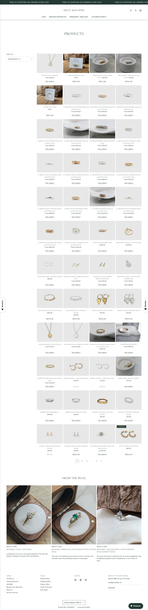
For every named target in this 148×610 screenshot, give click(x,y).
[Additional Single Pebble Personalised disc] (102, 264)
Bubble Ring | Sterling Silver (76, 412)
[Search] (130, 10)
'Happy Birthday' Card (76, 75)
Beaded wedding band (128, 344)
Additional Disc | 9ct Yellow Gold (128, 242)
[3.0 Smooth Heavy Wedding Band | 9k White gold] (50, 162)
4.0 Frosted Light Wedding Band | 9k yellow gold (129, 176)
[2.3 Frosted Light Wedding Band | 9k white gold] (76, 95)
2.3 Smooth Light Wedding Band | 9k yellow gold (50, 142)
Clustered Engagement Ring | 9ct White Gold (102, 447)
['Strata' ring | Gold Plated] (102, 63)
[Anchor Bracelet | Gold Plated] (50, 298)
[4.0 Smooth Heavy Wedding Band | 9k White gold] (50, 196)
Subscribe (111, 587)
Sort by (10, 54)
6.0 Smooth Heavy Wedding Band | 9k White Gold (76, 244)
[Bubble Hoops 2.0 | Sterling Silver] (102, 366)
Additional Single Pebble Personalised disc (102, 278)
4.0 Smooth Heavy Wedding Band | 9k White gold (49, 210)
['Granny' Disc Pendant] (50, 63)
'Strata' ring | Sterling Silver (128, 75)
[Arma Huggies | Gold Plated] (102, 298)
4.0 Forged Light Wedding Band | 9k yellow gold (76, 176)
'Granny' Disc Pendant (49, 75)
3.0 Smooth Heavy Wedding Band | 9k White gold (49, 176)
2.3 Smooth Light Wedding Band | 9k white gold (128, 108)
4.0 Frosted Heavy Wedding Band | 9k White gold (102, 176)
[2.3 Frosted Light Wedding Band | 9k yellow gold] (102, 95)
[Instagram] (75, 580)
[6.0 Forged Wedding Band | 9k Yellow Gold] (102, 196)
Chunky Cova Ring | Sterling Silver (128, 413)
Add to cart (76, 81)
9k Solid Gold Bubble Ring (102, 242)
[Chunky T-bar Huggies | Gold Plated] (50, 434)
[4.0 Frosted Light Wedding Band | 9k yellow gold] (128, 162)
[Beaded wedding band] (128, 332)
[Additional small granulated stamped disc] (128, 264)
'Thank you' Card (49, 107)
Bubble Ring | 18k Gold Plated (128, 378)
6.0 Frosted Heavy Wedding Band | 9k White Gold (128, 210)
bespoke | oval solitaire (19, 549)
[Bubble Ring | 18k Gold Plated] (128, 366)
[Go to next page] (101, 461)
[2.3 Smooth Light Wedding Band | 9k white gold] (128, 95)
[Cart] (140, 10)
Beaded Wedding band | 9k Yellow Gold (49, 379)
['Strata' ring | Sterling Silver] (128, 63)
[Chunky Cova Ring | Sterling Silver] (128, 400)
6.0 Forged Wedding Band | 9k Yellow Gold (102, 210)
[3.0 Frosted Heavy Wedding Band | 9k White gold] (128, 128)
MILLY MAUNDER (73, 10)
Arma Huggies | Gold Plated (102, 310)
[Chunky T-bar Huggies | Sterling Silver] (76, 434)
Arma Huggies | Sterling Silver (128, 310)
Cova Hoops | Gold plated (128, 446)
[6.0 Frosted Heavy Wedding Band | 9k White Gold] (128, 196)
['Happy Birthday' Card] (76, 63)
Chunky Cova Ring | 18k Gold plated (102, 413)
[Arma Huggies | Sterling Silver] (128, 298)
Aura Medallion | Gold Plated (49, 344)
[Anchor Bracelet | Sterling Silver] (76, 298)
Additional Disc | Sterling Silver (49, 276)
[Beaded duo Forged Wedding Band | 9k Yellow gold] (102, 332)
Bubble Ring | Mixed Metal (49, 412)
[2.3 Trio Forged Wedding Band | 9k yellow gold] (76, 128)
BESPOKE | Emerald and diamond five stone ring (74, 550)
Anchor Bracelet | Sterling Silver (76, 312)
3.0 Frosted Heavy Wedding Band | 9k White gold (128, 142)
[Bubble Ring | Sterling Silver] (76, 400)
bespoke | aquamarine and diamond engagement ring (115, 550)
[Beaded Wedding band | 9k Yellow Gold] (50, 366)
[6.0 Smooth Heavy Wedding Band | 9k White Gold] (76, 230)
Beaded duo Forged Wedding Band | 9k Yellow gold (102, 346)
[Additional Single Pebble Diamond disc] (76, 264)
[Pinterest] (80, 580)
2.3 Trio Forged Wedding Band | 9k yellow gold (76, 142)
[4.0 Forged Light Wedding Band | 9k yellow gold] (76, 162)
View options (49, 81)
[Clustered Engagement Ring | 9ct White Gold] (102, 434)
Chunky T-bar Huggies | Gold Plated (49, 447)
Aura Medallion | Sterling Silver (76, 344)
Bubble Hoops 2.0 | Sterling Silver (102, 378)
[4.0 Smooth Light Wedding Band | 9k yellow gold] (76, 196)
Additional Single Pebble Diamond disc (76, 278)
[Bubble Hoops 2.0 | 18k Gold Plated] (76, 366)
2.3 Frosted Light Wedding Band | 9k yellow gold (102, 108)
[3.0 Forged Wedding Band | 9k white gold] (102, 128)
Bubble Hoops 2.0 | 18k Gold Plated (76, 378)
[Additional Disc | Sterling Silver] (50, 264)
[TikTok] (85, 580)
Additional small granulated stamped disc (128, 278)
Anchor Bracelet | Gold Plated (50, 310)
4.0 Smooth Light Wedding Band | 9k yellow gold (76, 210)
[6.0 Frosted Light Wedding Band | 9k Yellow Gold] (50, 230)
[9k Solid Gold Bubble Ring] (102, 230)
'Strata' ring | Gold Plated (102, 75)
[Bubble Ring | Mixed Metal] (50, 400)
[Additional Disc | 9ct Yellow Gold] (128, 230)
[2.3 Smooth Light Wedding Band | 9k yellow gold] (50, 128)
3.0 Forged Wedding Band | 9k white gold (102, 142)
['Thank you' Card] (50, 95)
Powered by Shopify (84, 607)
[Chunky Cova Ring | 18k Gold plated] (102, 400)
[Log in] (135, 10)
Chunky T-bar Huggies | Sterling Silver (76, 447)
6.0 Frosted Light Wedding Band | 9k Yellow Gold (50, 244)
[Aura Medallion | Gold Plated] (50, 332)
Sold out (76, 386)
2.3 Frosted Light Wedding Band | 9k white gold (76, 108)
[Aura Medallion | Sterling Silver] (76, 332)
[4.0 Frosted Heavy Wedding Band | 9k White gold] (102, 162)
